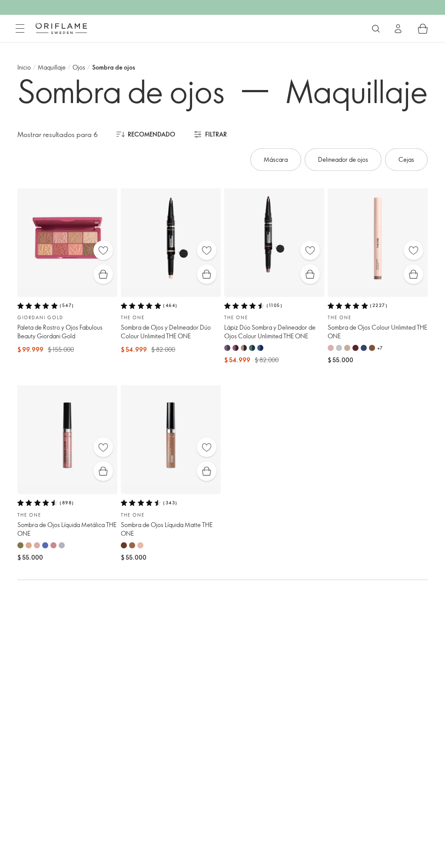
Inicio (24, 67)
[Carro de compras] (423, 29)
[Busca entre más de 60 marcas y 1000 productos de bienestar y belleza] (375, 28)
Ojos (79, 67)
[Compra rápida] (103, 274)
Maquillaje (52, 67)
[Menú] (20, 29)
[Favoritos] (103, 250)
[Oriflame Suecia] (61, 28)
